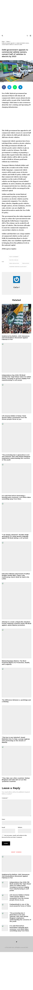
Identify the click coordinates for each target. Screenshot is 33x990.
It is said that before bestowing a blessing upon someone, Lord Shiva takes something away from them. (16, 497)
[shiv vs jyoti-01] (16, 682)
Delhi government (14, 256)
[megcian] (16, 720)
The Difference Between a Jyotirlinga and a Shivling (16, 700)
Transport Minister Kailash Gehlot (18, 266)
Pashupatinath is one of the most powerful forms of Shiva (20, 905)
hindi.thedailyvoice (14, 263)
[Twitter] (16, 942)
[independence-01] (16, 357)
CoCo (15, 287)
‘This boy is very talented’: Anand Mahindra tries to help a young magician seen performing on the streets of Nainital (16, 740)
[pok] (16, 318)
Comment (5, 798)
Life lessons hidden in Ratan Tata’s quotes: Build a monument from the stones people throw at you (14, 417)
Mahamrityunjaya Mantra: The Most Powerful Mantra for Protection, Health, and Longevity (16, 662)
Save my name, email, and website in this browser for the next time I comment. (14, 836)
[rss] (16, 760)
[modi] (16, 517)
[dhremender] (16, 556)
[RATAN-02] (16, 398)
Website (20, 827)
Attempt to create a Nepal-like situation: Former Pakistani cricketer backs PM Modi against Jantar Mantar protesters (16, 623)
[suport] (16, 600)
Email (3, 827)
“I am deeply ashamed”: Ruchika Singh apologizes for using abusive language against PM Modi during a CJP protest (15, 536)
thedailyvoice (26, 263)
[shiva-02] (16, 478)
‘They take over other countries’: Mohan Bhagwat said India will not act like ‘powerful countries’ (16, 779)
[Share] (4, 87)
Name (3, 819)
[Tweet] (9, 87)
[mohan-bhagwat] (16, 437)
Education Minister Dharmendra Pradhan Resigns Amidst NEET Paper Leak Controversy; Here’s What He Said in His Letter (16, 576)
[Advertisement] (16, 16)
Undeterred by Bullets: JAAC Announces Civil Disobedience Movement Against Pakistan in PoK (15, 337)
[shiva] (16, 643)
